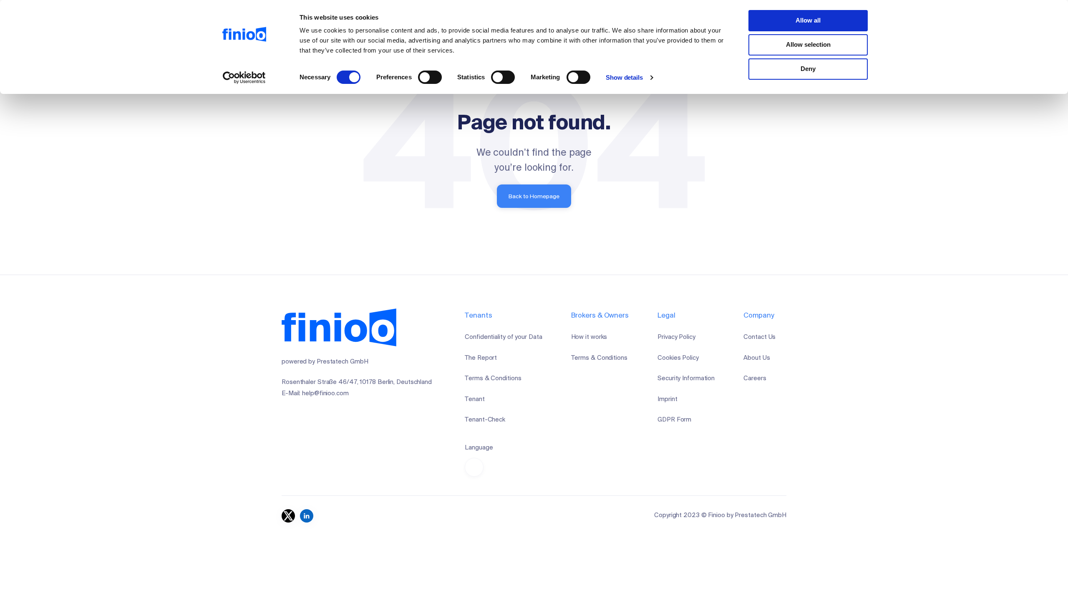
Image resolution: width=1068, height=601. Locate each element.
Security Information (686, 378)
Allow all (808, 20)
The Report (481, 357)
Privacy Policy (676, 337)
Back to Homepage (534, 195)
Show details (624, 77)
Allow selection (808, 44)
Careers (754, 378)
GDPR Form (674, 419)
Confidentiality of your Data (503, 337)
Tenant (474, 399)
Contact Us (759, 337)
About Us (756, 357)
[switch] (430, 77)
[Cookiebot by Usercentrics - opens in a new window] (244, 77)
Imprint (667, 399)
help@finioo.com (325, 393)
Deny (808, 68)
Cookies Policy (678, 357)
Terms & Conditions (493, 378)
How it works (589, 337)
